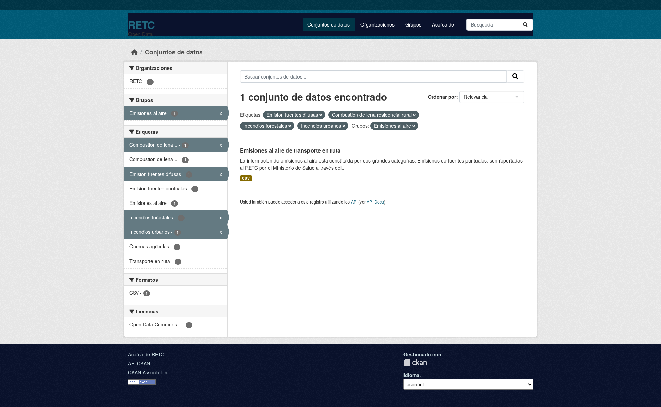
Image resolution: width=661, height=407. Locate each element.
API (354, 202)
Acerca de (443, 24)
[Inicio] (134, 52)
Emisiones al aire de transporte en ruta (290, 150)
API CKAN (139, 363)
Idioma (411, 375)
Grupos (413, 24)
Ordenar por (442, 96)
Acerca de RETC (146, 354)
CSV (246, 178)
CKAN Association (147, 372)
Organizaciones (377, 24)
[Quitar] (320, 115)
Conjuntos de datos (328, 24)
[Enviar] (525, 25)
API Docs (375, 202)
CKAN (415, 362)
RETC (141, 24)
